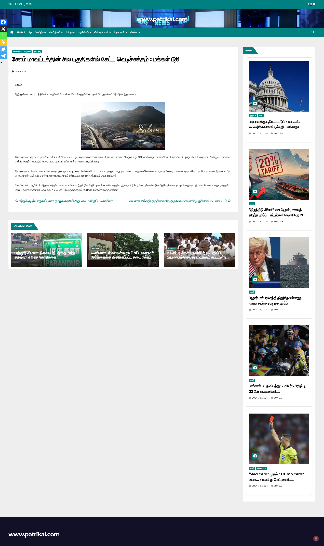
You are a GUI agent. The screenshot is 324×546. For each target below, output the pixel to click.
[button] (313, 32)
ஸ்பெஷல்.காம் (101, 32)
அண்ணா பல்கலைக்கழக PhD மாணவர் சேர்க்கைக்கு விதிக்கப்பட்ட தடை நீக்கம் (122, 255)
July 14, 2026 (260, 221)
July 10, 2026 (260, 486)
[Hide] (1, 62)
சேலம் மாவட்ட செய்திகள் (22, 52)
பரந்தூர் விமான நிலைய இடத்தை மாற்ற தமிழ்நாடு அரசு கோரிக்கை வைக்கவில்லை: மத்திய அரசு (45, 257)
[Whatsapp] (3, 35)
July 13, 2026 (260, 310)
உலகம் (261, 116)
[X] (3, 28)
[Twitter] (3, 49)
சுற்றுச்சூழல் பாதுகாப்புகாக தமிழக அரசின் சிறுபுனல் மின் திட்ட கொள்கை (65, 201)
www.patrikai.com (162, 19)
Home (21, 32)
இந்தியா (253, 116)
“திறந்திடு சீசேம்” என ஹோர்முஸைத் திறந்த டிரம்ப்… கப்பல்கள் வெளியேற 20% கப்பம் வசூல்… (278, 215)
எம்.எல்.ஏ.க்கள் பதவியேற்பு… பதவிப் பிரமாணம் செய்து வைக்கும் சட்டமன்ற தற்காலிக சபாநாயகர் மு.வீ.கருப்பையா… (198, 257)
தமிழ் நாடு (37, 52)
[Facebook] (3, 22)
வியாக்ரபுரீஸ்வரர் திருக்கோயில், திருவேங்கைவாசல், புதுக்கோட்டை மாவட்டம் (178, 201)
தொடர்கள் (119, 32)
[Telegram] (3, 55)
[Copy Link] (3, 42)
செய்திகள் (55, 32)
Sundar (279, 133)
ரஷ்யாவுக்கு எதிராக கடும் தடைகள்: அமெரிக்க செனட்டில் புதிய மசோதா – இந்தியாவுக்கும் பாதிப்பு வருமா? (275, 127)
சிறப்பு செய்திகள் (37, 32)
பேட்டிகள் (70, 32)
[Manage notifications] (316, 538)
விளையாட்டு (261, 468)
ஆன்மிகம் (83, 32)
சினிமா (134, 32)
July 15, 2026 (260, 133)
